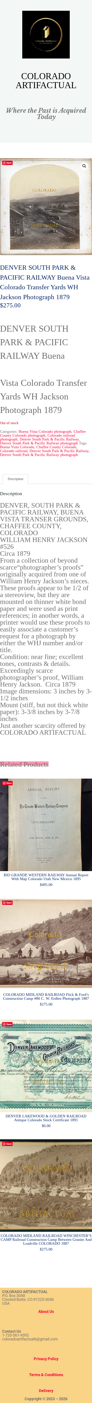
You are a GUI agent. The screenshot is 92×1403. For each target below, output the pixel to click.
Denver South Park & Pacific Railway (49, 439)
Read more (46, 943)
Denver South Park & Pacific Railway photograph (39, 443)
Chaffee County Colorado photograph (43, 433)
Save (9, 162)
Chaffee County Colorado (56, 447)
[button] (84, 166)
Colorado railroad (13, 450)
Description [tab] (15, 479)
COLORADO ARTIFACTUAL (46, 80)
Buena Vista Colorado (17, 447)
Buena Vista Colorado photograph (45, 431)
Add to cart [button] (48, 823)
